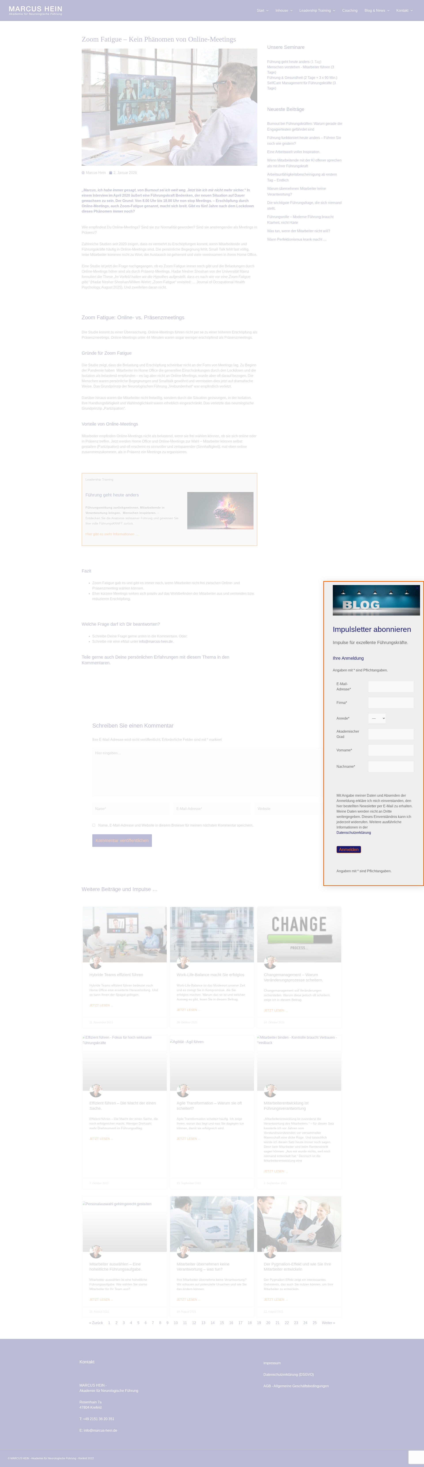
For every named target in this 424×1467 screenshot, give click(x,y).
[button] (417, 588)
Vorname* (344, 750)
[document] (212, 733)
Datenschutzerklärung (354, 832)
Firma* (342, 703)
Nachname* (346, 766)
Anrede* (343, 718)
